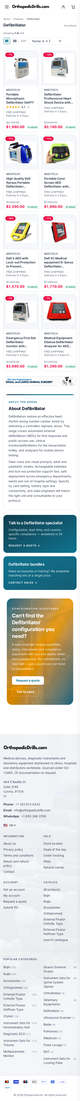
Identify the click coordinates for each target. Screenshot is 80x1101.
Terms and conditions (18, 855)
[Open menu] (7, 7)
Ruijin (47, 901)
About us (9, 843)
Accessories (52, 907)
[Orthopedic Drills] (30, 7)
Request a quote (28, 680)
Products (18, 18)
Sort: (23, 40)
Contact (9, 871)
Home (6, 18)
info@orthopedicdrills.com (32, 810)
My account (11, 895)
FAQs (47, 861)
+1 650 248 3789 (33, 816)
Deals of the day (55, 849)
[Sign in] (63, 7)
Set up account (14, 889)
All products (52, 889)
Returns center (54, 867)
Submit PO (10, 907)
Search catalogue (56, 940)
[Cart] (73, 7)
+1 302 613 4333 (27, 804)
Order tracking (54, 855)
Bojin (47, 895)
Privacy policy (13, 849)
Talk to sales (25, 692)
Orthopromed (53, 913)
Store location (53, 843)
